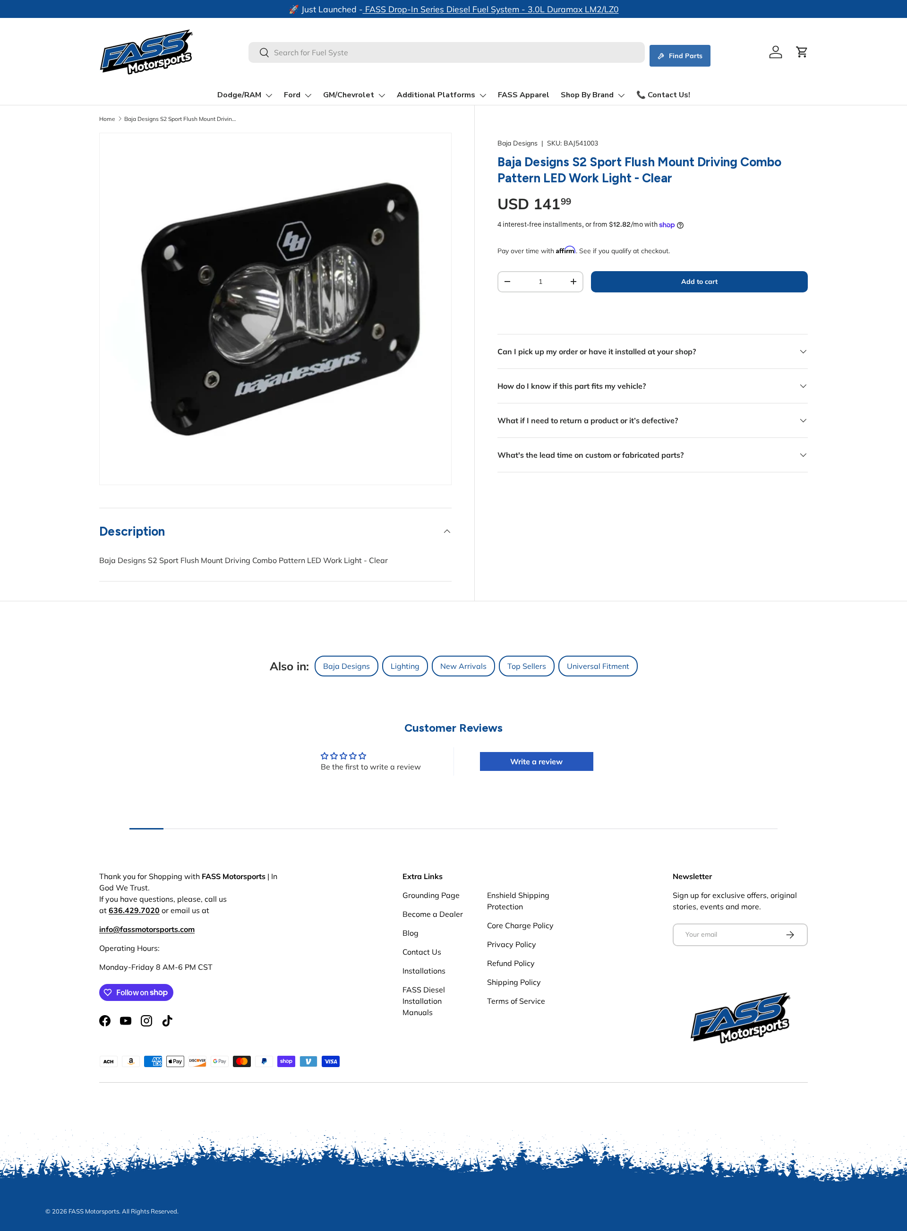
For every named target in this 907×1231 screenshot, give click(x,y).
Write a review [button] (536, 761)
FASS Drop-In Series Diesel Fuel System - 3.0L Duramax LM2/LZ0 (491, 9)
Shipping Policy (514, 982)
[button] (802, 52)
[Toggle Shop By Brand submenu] (621, 95)
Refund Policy (511, 963)
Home (107, 118)
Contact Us (421, 952)
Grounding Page (431, 895)
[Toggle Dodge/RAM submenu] (268, 95)
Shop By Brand (587, 95)
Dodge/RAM (239, 95)
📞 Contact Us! (663, 95)
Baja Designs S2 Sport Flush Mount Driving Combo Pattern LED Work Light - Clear (181, 118)
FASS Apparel (523, 95)
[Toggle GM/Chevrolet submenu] (381, 95)
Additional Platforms (436, 95)
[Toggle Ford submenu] (308, 95)
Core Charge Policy (520, 925)
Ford (292, 95)
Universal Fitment (598, 666)
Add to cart (699, 281)
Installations (423, 970)
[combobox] (446, 52)
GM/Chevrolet (348, 95)
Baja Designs (517, 143)
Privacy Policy (511, 944)
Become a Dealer (432, 914)
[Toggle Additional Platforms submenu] (482, 95)
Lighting (405, 666)
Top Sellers (526, 666)
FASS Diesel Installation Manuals (423, 1001)
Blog (410, 933)
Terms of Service (516, 1001)
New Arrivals (463, 666)
